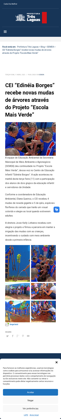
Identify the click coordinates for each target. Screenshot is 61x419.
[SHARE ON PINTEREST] (23, 336)
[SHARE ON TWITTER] (7, 336)
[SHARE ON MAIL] (28, 336)
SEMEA (41, 74)
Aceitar (30, 392)
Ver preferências (30, 408)
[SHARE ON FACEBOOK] (12, 336)
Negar (30, 400)
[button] (56, 362)
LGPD (26, 415)
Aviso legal (34, 415)
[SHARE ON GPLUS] (18, 336)
